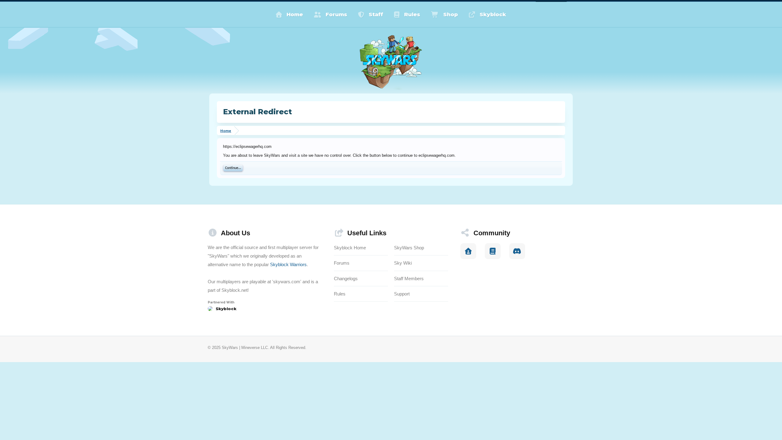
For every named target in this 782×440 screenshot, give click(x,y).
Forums (336, 14)
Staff (376, 14)
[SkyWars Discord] (517, 251)
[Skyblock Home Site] (468, 251)
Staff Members (409, 278)
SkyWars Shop (409, 247)
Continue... (233, 168)
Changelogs (346, 278)
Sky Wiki (403, 263)
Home (295, 14)
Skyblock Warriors (288, 264)
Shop (450, 14)
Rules (412, 14)
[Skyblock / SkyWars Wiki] (493, 251)
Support (402, 293)
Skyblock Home (350, 247)
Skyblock (493, 14)
